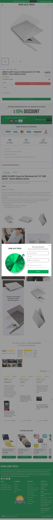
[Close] (49, 245)
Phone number (29, 256)
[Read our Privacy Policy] (48, 268)
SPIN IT (38, 271)
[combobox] (30, 260)
